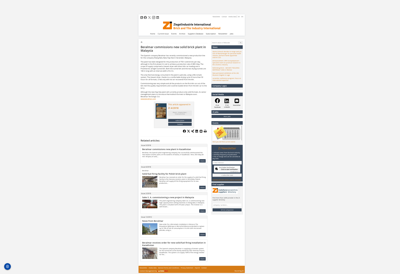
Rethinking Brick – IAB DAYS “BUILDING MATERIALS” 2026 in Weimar (225, 69)
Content (180, 124)
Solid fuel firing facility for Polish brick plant (164, 173)
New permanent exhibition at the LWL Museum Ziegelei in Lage (225, 74)
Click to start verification (229, 169)
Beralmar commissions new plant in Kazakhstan (166, 149)
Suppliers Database (195, 34)
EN (242, 17)
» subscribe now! (227, 175)
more (202, 161)
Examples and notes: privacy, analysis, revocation (226, 180)
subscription (180, 120)
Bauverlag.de (239, 271)
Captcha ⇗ (234, 171)
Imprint (197, 268)
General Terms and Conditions (168, 268)
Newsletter (216, 17)
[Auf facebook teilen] (184, 132)
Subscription (211, 34)
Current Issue (163, 34)
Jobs (231, 34)
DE (239, 17)
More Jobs (227, 116)
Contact (224, 17)
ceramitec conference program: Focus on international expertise (226, 79)
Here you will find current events (223, 142)
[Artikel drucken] (205, 131)
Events (174, 34)
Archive (182, 34)
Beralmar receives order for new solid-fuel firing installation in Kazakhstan (174, 244)
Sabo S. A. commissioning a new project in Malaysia (168, 197)
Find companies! (228, 210)
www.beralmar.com (148, 99)
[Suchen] (241, 42)
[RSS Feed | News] (141, 17)
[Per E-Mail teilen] (201, 131)
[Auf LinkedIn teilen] (197, 132)
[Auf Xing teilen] (193, 132)
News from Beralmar (152, 221)
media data (232, 17)
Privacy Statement (187, 268)
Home (152, 34)
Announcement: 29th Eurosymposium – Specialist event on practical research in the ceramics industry (226, 63)
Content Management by (148, 271)
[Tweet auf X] (188, 132)
